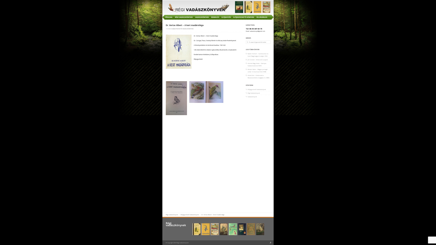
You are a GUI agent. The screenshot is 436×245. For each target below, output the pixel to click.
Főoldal (169, 17)
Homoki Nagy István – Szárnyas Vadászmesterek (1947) (257, 64)
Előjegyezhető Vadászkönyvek (182, 29)
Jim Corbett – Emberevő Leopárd (258, 60)
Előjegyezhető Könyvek (243, 17)
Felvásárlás (261, 17)
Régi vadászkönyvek (172, 215)
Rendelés (215, 17)
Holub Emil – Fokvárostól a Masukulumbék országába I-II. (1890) (258, 77)
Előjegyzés (226, 17)
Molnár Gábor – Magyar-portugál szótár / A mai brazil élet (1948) (258, 71)
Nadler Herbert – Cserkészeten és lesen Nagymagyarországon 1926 (258, 55)
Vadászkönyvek (202, 17)
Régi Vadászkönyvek (184, 17)
